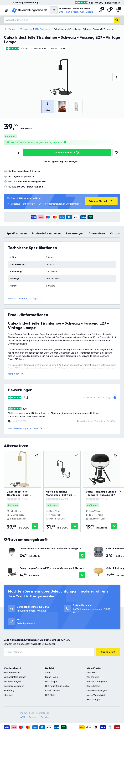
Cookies (45, 717)
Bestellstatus (93, 686)
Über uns (8, 695)
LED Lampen (51, 681)
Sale (47, 672)
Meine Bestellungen (97, 690)
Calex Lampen (52, 690)
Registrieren (93, 677)
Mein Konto (92, 672)
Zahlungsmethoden (14, 686)
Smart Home (51, 677)
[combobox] (59, 20)
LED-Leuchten (25, 29)
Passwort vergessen (97, 681)
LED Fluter (50, 695)
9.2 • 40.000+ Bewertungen (104, 2)
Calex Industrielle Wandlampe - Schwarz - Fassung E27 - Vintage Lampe (60, 493)
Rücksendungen (12, 681)
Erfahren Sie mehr (98, 201)
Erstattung (9, 690)
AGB (22, 717)
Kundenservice (12, 672)
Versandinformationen (15, 677)
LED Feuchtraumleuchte (57, 686)
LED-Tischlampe (42, 29)
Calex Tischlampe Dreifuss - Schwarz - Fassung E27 (101, 493)
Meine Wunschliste (96, 695)
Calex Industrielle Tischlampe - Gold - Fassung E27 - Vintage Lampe (20, 493)
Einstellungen (93, 699)
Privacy (33, 717)
